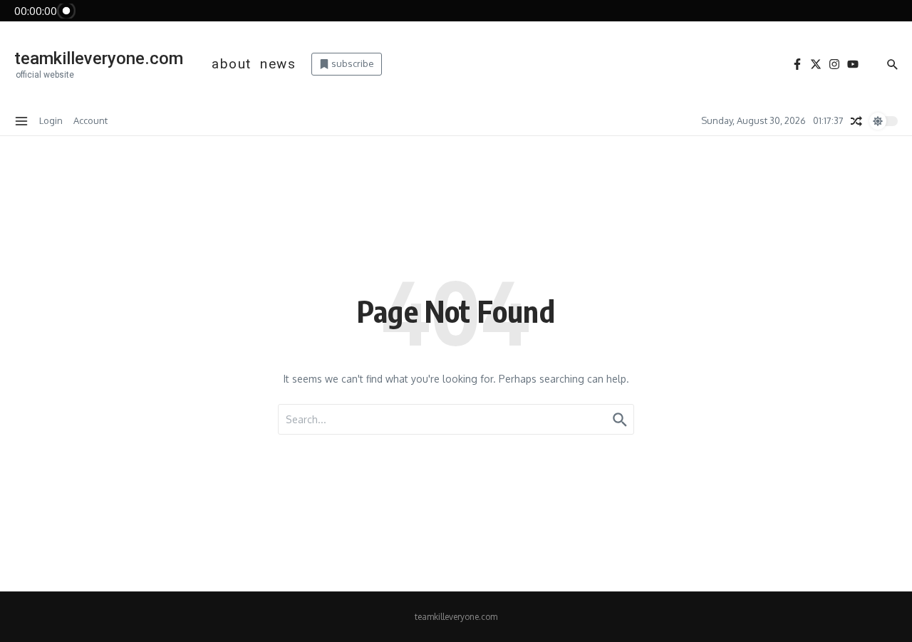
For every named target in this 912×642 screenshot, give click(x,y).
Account (90, 120)
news (278, 64)
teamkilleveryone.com (98, 58)
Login (51, 120)
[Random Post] (856, 121)
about (232, 64)
